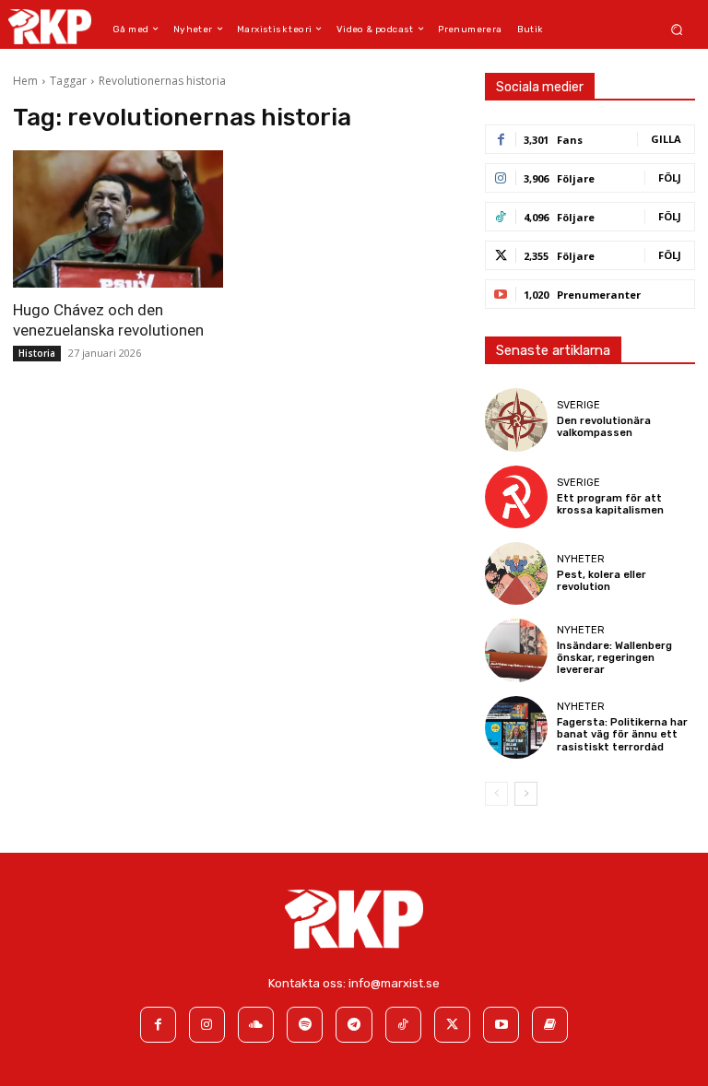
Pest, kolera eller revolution (601, 581)
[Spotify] (305, 1025)
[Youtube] (501, 1025)
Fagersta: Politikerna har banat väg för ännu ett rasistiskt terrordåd (622, 734)
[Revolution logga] (49, 26)
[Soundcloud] (256, 1025)
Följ (669, 177)
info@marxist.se (394, 983)
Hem (25, 81)
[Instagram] (207, 1025)
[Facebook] (158, 1025)
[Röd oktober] (550, 1025)
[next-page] (525, 794)
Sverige (578, 405)
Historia (36, 353)
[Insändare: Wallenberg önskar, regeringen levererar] (516, 650)
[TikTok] (403, 1025)
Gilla (666, 139)
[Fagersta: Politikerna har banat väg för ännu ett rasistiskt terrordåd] (516, 727)
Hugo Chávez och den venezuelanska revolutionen (108, 320)
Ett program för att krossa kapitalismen (610, 504)
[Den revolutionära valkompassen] (516, 419)
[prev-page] (496, 794)
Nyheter (581, 559)
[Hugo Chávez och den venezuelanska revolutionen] (118, 218)
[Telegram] (354, 1025)
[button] (677, 29)
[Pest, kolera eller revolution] (516, 573)
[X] (452, 1025)
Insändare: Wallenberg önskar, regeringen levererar (614, 658)
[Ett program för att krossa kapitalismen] (516, 497)
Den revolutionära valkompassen (604, 427)
